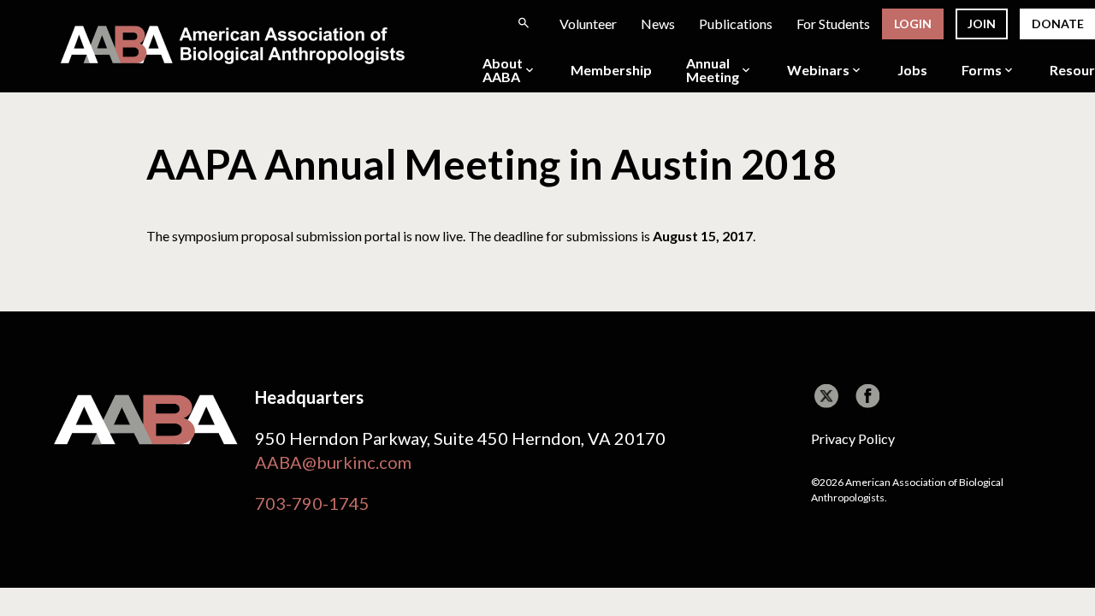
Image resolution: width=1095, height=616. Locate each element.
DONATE (1058, 23)
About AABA (502, 70)
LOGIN (913, 23)
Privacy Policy (853, 438)
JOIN (982, 23)
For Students (833, 23)
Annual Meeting (712, 70)
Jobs (912, 70)
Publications (735, 23)
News (658, 23)
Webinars (818, 70)
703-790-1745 (312, 503)
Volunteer (588, 23)
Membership (611, 70)
